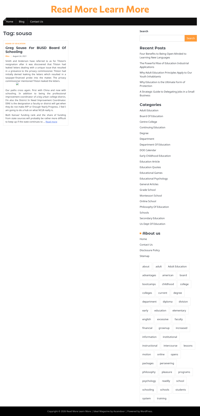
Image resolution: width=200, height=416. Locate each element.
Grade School (148, 190)
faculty (179, 319)
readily (166, 381)
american (167, 275)
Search (144, 31)
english (146, 319)
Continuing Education (152, 127)
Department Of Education (155, 144)
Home (9, 21)
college (184, 284)
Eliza (7, 56)
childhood (168, 284)
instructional (149, 345)
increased (181, 328)
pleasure (167, 372)
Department (147, 138)
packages (148, 363)
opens (174, 354)
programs (184, 372)
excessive (162, 319)
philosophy (148, 372)
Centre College (148, 121)
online (161, 354)
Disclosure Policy (150, 250)
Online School (148, 201)
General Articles (149, 184)
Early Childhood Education (155, 156)
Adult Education (149, 110)
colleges (147, 293)
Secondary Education (152, 218)
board (183, 275)
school (180, 381)
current (162, 293)
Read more (51, 121)
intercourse (170, 345)
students (180, 389)
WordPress (146, 411)
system (146, 398)
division (183, 301)
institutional (170, 337)
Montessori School (151, 195)
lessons (188, 345)
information (149, 337)
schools (164, 389)
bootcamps (149, 284)
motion (146, 354)
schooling (148, 389)
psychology (149, 381)
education (160, 310)
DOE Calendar (148, 150)
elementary (179, 310)
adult (159, 266)
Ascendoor (119, 411)
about (145, 266)
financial (147, 328)
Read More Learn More (100, 8)
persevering (167, 363)
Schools (144, 212)
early (145, 310)
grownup (164, 328)
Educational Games (151, 173)
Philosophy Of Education (154, 207)
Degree (144, 133)
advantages (149, 275)
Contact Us (36, 21)
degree (177, 293)
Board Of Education (15, 43)
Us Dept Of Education (152, 224)
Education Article (150, 161)
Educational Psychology (154, 178)
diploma (167, 301)
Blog (21, 21)
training (161, 398)
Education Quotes (150, 167)
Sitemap (144, 256)
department (149, 301)
